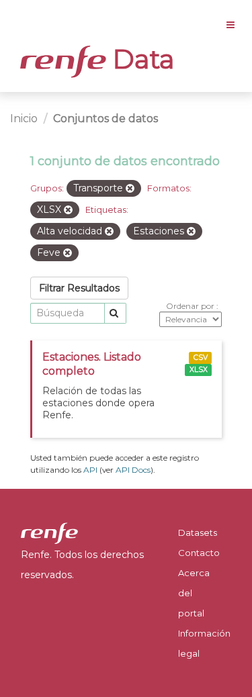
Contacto (199, 552)
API (90, 470)
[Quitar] (130, 188)
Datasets (197, 532)
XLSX (199, 369)
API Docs (133, 470)
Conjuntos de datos (105, 118)
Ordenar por (191, 306)
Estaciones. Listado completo (91, 364)
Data (140, 59)
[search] (115, 313)
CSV (201, 357)
